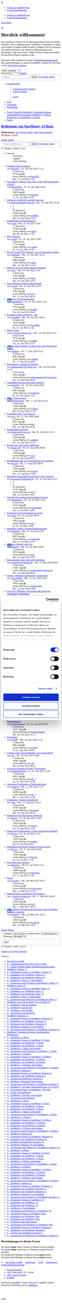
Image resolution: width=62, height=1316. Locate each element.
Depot (10, 878)
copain (14, 239)
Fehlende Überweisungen (18, 166)
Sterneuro (15, 865)
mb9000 (34, 215)
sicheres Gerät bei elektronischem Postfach (26, 268)
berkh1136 (16, 448)
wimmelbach (17, 301)
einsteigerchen (17, 401)
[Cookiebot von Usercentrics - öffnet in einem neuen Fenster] (46, 600)
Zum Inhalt (6, 22)
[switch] (54, 658)
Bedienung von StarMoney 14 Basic (27, 126)
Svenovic (15, 914)
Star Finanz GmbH (24, 132)
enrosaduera (16, 500)
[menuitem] (24, 89)
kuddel (34, 309)
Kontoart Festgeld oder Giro (20, 544)
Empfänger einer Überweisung (21, 414)
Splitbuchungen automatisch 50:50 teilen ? (26, 893)
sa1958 (14, 740)
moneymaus (36, 586)
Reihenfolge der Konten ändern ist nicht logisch (28, 847)
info (32, 424)
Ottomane (15, 531)
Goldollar (15, 255)
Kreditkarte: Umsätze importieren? (22, 800)
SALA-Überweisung (16, 398)
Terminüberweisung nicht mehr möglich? (25, 382)
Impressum (30, 1262)
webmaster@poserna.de (22, 562)
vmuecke (15, 787)
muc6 (13, 515)
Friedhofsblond (18, 724)
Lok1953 (15, 880)
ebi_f (33, 294)
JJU (12, 755)
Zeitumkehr (12, 737)
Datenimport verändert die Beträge (22, 364)
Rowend (35, 810)
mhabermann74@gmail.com (24, 367)
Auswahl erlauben (31, 705)
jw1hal (14, 286)
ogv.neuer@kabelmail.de (22, 479)
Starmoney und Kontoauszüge (20, 299)
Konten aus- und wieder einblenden (23, 445)
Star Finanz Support (17, 65)
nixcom (14, 463)
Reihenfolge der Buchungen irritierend (24, 815)
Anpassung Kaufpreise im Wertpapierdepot (26, 784)
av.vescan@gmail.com (21, 333)
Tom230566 (16, 578)
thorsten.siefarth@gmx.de (22, 202)
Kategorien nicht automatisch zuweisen (25, 513)
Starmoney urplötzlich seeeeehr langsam (25, 200)
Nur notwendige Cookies (31, 714)
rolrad (13, 223)
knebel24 (15, 385)
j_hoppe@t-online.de (20, 896)
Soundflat (15, 317)
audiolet (34, 195)
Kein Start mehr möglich (18, 862)
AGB (40, 1262)
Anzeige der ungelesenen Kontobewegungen (27, 497)
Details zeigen (45, 688)
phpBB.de (32, 1285)
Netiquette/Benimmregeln (46, 60)
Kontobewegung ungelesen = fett (22, 315)
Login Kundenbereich (17, 10)
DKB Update (13, 330)
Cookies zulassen (31, 697)
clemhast (15, 351)
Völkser (34, 408)
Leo (13, 416)
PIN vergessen (13, 236)
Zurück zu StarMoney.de (18, 7)
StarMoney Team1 (9, 135)
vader (33, 262)
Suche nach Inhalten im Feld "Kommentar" (26, 768)
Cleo (13, 802)
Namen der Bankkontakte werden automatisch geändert (32, 831)
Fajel (13, 270)
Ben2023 (15, 168)
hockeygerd (36, 888)
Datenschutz (51, 1262)
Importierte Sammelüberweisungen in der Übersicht (30, 476)
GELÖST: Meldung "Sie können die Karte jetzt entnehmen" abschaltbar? (28, 592)
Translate (22, 73)
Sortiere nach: (34, 933)
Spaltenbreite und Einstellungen (21, 221)
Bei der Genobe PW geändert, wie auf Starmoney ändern (33, 252)
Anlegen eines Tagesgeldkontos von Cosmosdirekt (30, 753)
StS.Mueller (16, 187)
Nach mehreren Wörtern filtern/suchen (24, 283)
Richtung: (8, 936)
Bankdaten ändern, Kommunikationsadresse (27, 528)
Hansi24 (15, 547)
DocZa (14, 818)
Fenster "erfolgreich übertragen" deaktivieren (27, 575)
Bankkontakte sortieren (17, 429)
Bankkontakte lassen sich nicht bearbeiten (26, 560)
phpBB (16, 1282)
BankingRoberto (18, 771)
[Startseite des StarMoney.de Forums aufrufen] (2, 2)
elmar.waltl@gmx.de (20, 432)
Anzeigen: (8, 933)
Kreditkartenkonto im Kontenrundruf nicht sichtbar (30, 461)
